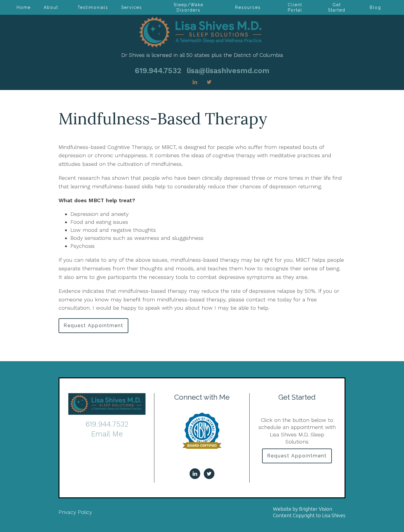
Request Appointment (93, 325)
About (51, 7)
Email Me (107, 434)
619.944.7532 (158, 70)
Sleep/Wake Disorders (188, 7)
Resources (248, 7)
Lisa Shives (333, 515)
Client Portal (295, 7)
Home (24, 7)
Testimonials (92, 7)
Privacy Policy (75, 512)
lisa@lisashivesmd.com (228, 70)
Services (131, 7)
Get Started (336, 7)
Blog (375, 7)
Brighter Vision (315, 509)
